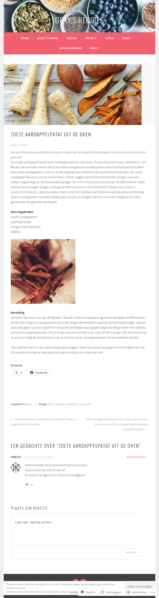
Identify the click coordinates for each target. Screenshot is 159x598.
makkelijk (71, 404)
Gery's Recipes (79, 19)
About (94, 48)
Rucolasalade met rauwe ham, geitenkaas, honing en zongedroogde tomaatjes (43, 422)
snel (88, 404)
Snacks (71, 38)
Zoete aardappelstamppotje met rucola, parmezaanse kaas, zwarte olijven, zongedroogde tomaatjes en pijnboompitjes (117, 424)
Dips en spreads (71, 48)
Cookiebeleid (76, 591)
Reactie (131, 552)
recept (81, 404)
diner (51, 404)
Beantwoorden (136, 457)
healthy (59, 404)
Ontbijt (91, 38)
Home (25, 38)
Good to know (47, 38)
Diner (126, 38)
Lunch (109, 38)
